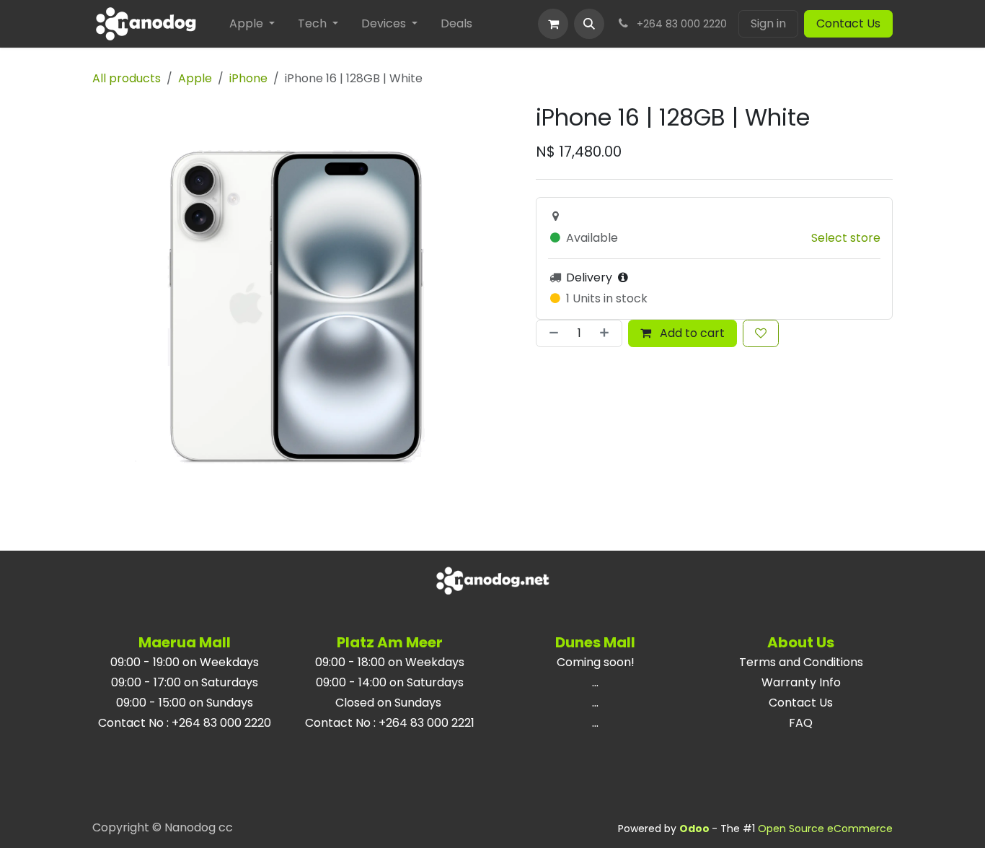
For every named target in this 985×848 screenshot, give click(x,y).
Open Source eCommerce (825, 828)
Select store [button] (845, 238)
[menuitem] (252, 23)
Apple (195, 78)
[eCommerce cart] (553, 24)
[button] (589, 24)
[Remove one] (550, 333)
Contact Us (848, 23)
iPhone (248, 78)
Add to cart (691, 333)
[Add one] (607, 333)
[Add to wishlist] (761, 333)
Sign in (768, 23)
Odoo (695, 828)
